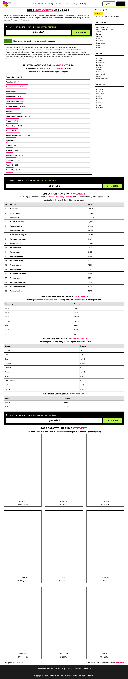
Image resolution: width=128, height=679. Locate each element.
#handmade (10, 97)
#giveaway (10, 141)
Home (34, 4)
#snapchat (100, 94)
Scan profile (80, 32)
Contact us (87, 669)
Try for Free (109, 4)
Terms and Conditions (45, 669)
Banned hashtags (72, 4)
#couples (99, 89)
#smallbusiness (12, 87)
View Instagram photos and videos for (106, 663)
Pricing (50, 4)
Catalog (83, 4)
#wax (8, 131)
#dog (98, 100)
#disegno (99, 91)
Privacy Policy (60, 669)
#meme (98, 105)
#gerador (99, 107)
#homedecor (11, 92)
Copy (8, 41)
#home (8, 121)
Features (78, 669)
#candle (9, 150)
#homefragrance (12, 106)
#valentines (100, 103)
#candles (9, 82)
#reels (98, 96)
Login (121, 4)
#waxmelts (10, 77)
